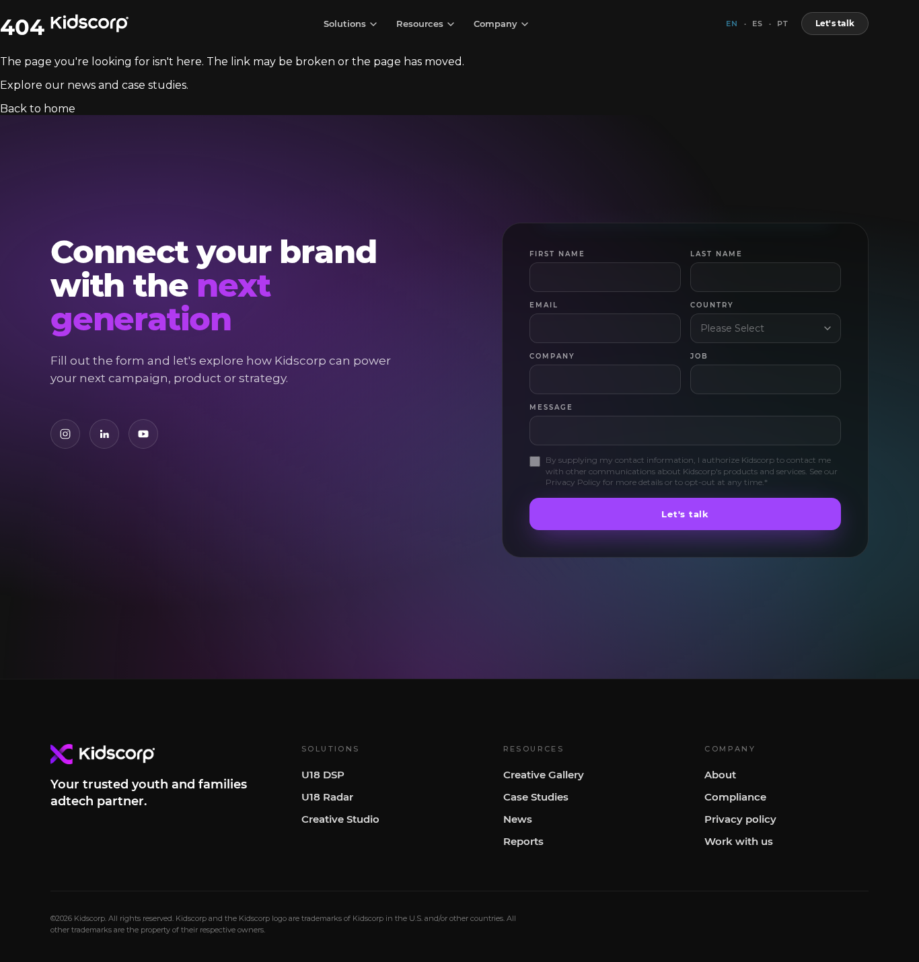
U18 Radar (327, 796)
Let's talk (834, 23)
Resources (419, 24)
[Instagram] (65, 434)
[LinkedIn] (104, 434)
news (81, 85)
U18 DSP (322, 774)
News (517, 819)
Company (495, 24)
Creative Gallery (543, 774)
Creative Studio (340, 819)
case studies (154, 85)
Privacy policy (740, 819)
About (720, 774)
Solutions (345, 24)
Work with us (738, 841)
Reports (523, 841)
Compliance (735, 796)
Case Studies (535, 796)
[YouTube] (143, 434)
